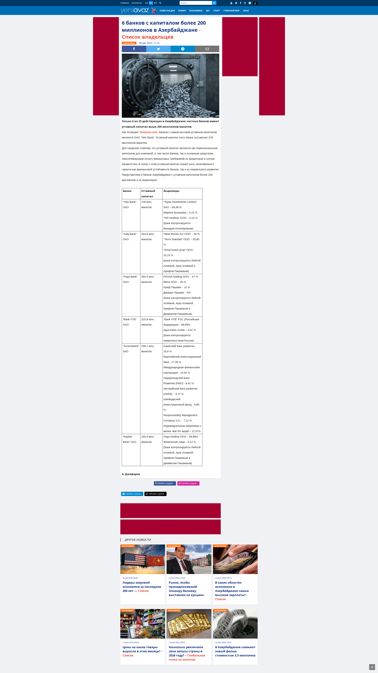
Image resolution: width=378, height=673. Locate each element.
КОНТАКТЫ (137, 3)
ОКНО (246, 10)
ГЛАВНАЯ (124, 3)
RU (151, 2)
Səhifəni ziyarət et (164, 485)
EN (155, 3)
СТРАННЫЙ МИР (231, 10)
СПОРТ (216, 10)
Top (372, 667)
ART (208, 10)
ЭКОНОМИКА (195, 10)
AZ (146, 3)
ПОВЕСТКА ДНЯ (167, 10)
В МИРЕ (182, 10)
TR (160, 3)
